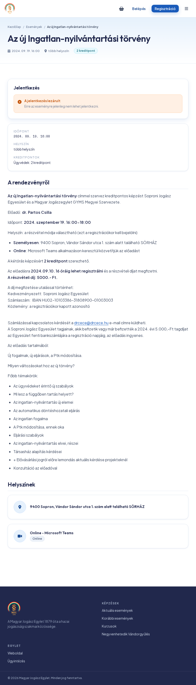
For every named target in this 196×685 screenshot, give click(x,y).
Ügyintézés (16, 661)
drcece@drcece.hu (91, 322)
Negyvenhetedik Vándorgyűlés (126, 634)
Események (34, 27)
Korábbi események (117, 618)
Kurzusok (109, 626)
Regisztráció (165, 8)
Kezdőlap (14, 27)
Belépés (139, 8)
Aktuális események (117, 610)
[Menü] (186, 8)
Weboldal (15, 653)
